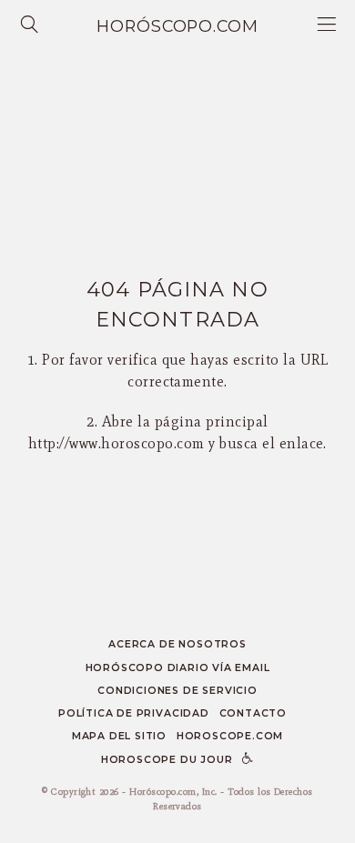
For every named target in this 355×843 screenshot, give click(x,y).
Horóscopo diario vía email (178, 668)
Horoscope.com (230, 736)
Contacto (253, 713)
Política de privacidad (133, 713)
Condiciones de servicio (177, 691)
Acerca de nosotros (177, 644)
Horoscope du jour (167, 760)
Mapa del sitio (119, 736)
